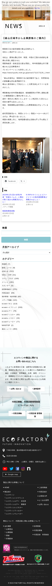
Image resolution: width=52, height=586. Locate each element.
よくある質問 (44, 500)
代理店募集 (38, 530)
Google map (13, 474)
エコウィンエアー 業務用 (15, 504)
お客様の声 (43, 496)
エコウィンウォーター (13, 514)
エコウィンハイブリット (14, 498)
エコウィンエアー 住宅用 (15, 501)
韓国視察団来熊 (8, 211)
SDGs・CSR (6, 275)
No (38, 8)
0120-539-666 (12, 456)
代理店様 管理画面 (41, 535)
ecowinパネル (7, 304)
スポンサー (6, 286)
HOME (6, 487)
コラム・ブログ (7, 278)
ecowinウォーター (8, 322)
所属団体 (8, 539)
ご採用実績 (43, 487)
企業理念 (8, 529)
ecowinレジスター (8, 318)
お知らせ (15, 42)
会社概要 (7, 526)
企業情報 (8, 532)
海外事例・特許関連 (9, 296)
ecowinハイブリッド (9, 307)
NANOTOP (6, 325)
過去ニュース (7, 329)
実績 (7, 535)
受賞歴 (4, 264)
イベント (5, 282)
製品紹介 (7, 492)
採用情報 (37, 526)
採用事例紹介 (7, 289)
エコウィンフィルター (13, 511)
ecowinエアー (7, 311)
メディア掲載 (7, 300)
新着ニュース (7, 268)
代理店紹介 (6, 293)
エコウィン (9, 495)
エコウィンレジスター (13, 507)
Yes (35, 8)
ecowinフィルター (8, 315)
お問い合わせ (44, 504)
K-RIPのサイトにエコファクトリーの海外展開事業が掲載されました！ (36, 197)
